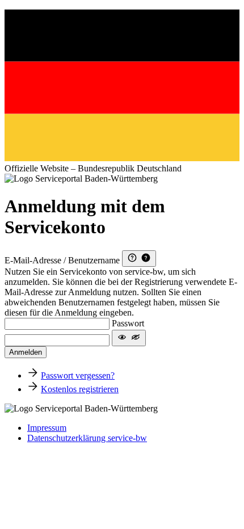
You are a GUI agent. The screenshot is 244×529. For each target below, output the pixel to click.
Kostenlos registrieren (80, 389)
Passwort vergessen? (78, 375)
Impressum (46, 428)
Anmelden (25, 352)
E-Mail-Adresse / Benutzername (62, 260)
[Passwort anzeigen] (129, 338)
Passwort (128, 323)
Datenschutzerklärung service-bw (87, 438)
